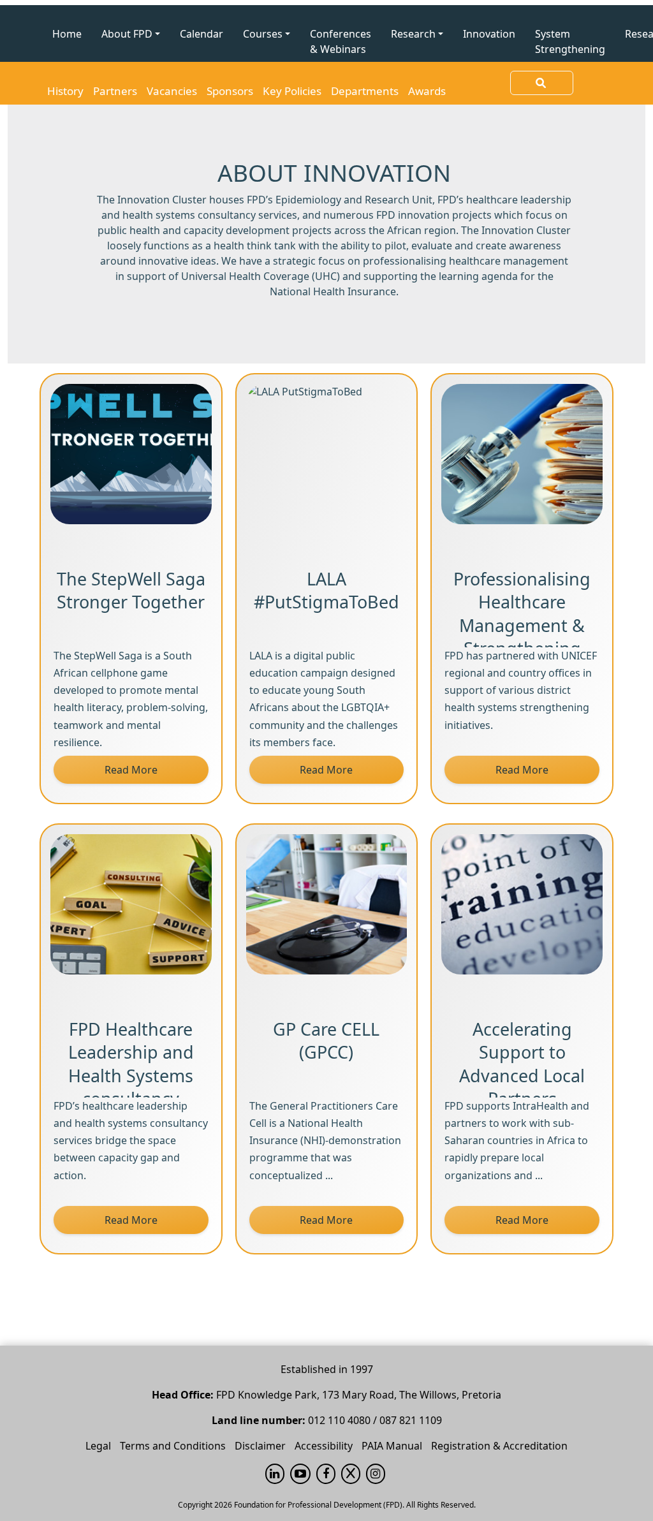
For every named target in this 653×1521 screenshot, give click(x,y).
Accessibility (324, 1446)
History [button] (65, 91)
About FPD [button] (126, 34)
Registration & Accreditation (499, 1446)
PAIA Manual (392, 1446)
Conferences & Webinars (340, 41)
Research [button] (413, 34)
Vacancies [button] (172, 91)
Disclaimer (260, 1446)
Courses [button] (262, 34)
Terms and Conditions (173, 1446)
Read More (131, 770)
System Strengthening (570, 41)
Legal (98, 1446)
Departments (365, 91)
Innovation (489, 34)
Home (67, 34)
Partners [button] (115, 91)
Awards (427, 91)
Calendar (201, 34)
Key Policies (292, 91)
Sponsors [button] (230, 91)
